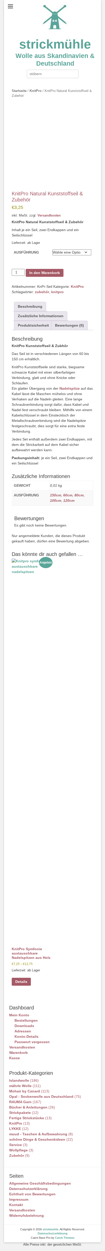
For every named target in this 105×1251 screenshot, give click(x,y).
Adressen (23, 1031)
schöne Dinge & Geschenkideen (37, 1139)
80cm (79, 495)
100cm (55, 500)
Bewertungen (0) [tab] (69, 325)
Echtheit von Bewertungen (32, 1194)
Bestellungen (26, 1020)
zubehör (42, 292)
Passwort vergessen (32, 1042)
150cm (55, 495)
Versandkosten (49, 215)
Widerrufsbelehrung (26, 1215)
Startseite (19, 91)
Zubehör (16, 1155)
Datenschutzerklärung (28, 1189)
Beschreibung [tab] (30, 306)
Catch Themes (64, 1237)
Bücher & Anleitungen (28, 1107)
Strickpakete (20, 1113)
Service (15, 1145)
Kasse (14, 1058)
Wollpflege (18, 1150)
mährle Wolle (20, 1086)
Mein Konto (19, 1015)
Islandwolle (19, 1080)
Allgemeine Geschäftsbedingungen (40, 1183)
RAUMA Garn (20, 1102)
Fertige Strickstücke (26, 1118)
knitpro (57, 292)
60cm (67, 495)
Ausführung (26, 252)
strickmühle (55, 44)
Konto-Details (26, 1036)
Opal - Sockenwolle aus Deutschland (41, 1096)
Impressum (18, 1199)
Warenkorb (18, 1053)
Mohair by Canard (24, 1091)
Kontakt (16, 1205)
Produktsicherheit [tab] (33, 325)
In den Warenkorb (44, 273)
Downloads (24, 1026)
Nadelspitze (69, 388)
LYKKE (15, 1129)
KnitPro (36, 91)
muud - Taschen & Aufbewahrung (38, 1134)
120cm (68, 500)
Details (21, 982)
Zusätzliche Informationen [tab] (40, 316)
